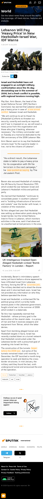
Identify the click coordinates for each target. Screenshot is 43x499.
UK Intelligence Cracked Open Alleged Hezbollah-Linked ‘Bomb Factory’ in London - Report (21, 262)
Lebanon (30, 375)
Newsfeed (22, 375)
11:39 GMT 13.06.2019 (9, 45)
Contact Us (5, 470)
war (12, 379)
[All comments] (3, 495)
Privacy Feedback (7, 473)
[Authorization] (30, 2)
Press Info (12, 466)
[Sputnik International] (7, 3)
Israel (17, 379)
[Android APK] (8, 479)
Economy (31, 447)
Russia (22, 447)
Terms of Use (22, 466)
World (4, 375)
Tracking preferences (22, 473)
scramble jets (33, 284)
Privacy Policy (26, 470)
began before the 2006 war (19, 349)
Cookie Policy (15, 470)
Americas (13, 447)
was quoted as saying (18, 170)
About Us (4, 466)
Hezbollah (5, 379)
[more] (39, 270)
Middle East (12, 375)
